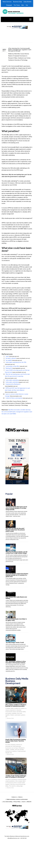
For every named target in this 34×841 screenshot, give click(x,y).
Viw (27, 5)
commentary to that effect (20, 136)
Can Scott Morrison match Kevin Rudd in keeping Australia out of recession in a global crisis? (17, 575)
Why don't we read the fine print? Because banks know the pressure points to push (15, 530)
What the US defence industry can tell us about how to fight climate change (16, 552)
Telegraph (9, 5)
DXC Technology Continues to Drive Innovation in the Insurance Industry (16, 662)
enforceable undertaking (10, 181)
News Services (7, 1)
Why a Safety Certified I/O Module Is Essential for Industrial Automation (15, 705)
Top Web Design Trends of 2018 (15, 642)
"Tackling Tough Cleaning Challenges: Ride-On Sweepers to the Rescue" (15, 776)
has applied (8, 101)
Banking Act (13, 140)
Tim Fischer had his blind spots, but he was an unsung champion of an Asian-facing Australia (16, 508)
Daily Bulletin (27, 1)
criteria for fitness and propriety (12, 318)
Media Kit (29, 801)
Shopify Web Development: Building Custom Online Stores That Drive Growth (15, 741)
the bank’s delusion (11, 358)
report (4, 66)
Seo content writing (7, 801)
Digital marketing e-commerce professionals (17, 799)
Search (23, 801)
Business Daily (17, 1)
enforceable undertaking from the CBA (16, 362)
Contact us (14, 797)
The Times (17, 5)
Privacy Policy (17, 801)
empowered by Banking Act (13, 384)
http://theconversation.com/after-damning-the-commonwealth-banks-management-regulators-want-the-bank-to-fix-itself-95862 (17, 411)
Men (22, 5)
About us (20, 797)
